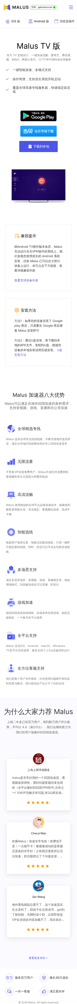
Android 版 (41, 21)
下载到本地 (41, 146)
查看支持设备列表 (26, 280)
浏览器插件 (67, 21)
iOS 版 (15, 21)
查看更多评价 (37, 958)
